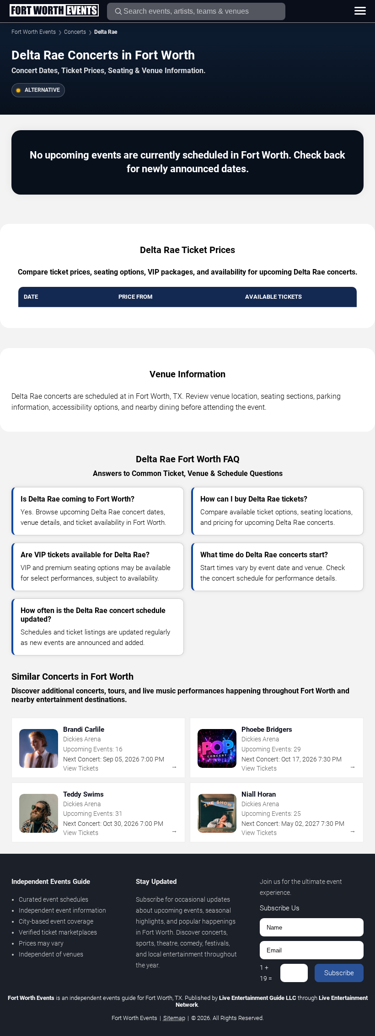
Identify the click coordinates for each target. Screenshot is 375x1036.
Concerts (75, 32)
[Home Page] (54, 11)
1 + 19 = (266, 973)
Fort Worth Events (33, 32)
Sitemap (174, 1018)
